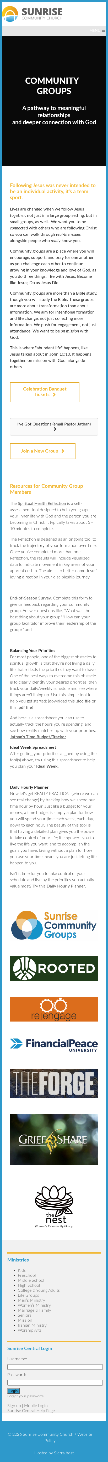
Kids (22, 1270)
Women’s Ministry (34, 1305)
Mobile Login (36, 1406)
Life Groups (28, 1295)
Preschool (27, 1275)
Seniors (24, 1315)
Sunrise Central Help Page (31, 1411)
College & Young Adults (39, 1290)
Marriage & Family (34, 1310)
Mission (25, 1320)
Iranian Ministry (32, 1325)
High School (29, 1285)
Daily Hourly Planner (66, 886)
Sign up (14, 1406)
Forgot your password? (25, 1396)
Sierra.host (64, 1453)
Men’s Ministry (31, 1300)
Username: (17, 1359)
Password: (16, 1375)
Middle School (31, 1280)
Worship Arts (29, 1330)
